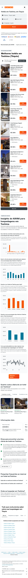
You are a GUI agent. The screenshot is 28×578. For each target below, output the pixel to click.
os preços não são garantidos (7, 564)
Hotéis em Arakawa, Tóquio (9, 525)
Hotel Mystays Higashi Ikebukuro (16, 123)
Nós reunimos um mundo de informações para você (13, 571)
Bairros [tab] (4, 515)
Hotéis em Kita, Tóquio (8, 538)
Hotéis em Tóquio (20, 553)
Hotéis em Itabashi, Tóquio (9, 535)
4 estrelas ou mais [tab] (6, 394)
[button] (2, 7)
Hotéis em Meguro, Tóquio (9, 542)
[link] (14, 376)
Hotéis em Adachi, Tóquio (9, 523)
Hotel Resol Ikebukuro (16, 194)
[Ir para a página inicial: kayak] (9, 7)
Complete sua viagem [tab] (13, 515)
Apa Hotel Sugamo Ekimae (17, 80)
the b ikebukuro (14, 137)
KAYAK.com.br (3, 552)
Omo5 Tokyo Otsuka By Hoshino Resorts (16, 109)
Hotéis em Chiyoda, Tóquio (9, 529)
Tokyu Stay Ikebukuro (15, 166)
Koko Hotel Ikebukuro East (17, 180)
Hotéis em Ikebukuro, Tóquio (10, 533)
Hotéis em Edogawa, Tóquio (9, 531)
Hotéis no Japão (22, 552)
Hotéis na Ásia (14, 552)
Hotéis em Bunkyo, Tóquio (9, 527)
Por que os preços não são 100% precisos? (12, 574)
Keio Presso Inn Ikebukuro (16, 151)
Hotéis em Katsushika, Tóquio (10, 537)
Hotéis (9, 552)
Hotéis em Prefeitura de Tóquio (9, 553)
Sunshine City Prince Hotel (17, 94)
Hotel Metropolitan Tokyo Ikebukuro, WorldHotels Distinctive (16, 66)
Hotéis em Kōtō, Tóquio (8, 540)
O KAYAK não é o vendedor (8, 569)
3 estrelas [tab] (15, 394)
